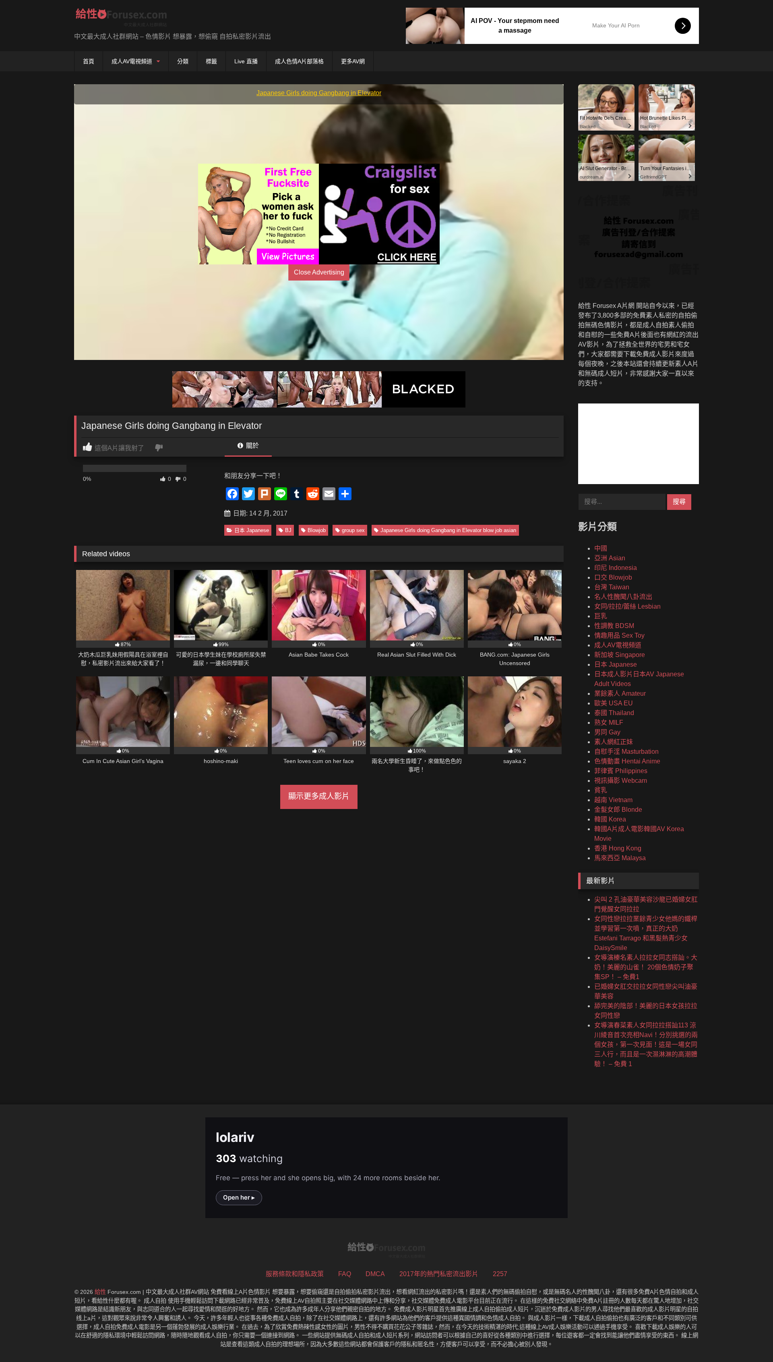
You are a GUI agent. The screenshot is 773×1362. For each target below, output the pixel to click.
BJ (288, 530)
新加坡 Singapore (619, 654)
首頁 (88, 61)
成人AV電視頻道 (132, 61)
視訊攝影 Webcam (620, 780)
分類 (182, 61)
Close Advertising (319, 272)
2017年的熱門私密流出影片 (438, 1274)
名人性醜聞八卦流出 (623, 596)
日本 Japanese (251, 530)
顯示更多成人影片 (318, 796)
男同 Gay (607, 732)
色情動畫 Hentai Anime (627, 761)
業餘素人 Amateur (620, 693)
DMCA (375, 1274)
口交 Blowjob (613, 577)
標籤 (211, 61)
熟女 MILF (608, 722)
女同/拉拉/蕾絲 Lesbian (627, 606)
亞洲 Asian (609, 558)
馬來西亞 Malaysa (620, 858)
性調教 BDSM (614, 625)
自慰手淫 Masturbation (626, 751)
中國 (600, 548)
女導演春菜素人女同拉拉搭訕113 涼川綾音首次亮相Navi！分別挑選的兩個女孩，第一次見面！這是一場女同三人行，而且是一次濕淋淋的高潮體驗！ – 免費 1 (646, 1044)
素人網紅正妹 (613, 741)
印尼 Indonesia (615, 567)
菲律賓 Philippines (620, 770)
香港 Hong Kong (617, 848)
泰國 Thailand (614, 712)
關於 (251, 445)
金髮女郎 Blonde (618, 809)
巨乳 (600, 616)
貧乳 (600, 790)
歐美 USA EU (613, 703)
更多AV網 (353, 61)
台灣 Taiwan (611, 587)
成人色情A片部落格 (299, 61)
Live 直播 (246, 61)
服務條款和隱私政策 (295, 1274)
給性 (100, 1292)
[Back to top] (748, 1338)
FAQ (344, 1274)
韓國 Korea (610, 819)
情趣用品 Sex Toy (619, 635)
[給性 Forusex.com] (121, 19)
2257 (500, 1274)
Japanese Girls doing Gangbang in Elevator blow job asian (448, 530)
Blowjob (317, 530)
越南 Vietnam (613, 799)
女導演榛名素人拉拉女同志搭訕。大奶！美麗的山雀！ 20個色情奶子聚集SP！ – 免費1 (645, 967)
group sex (353, 530)
